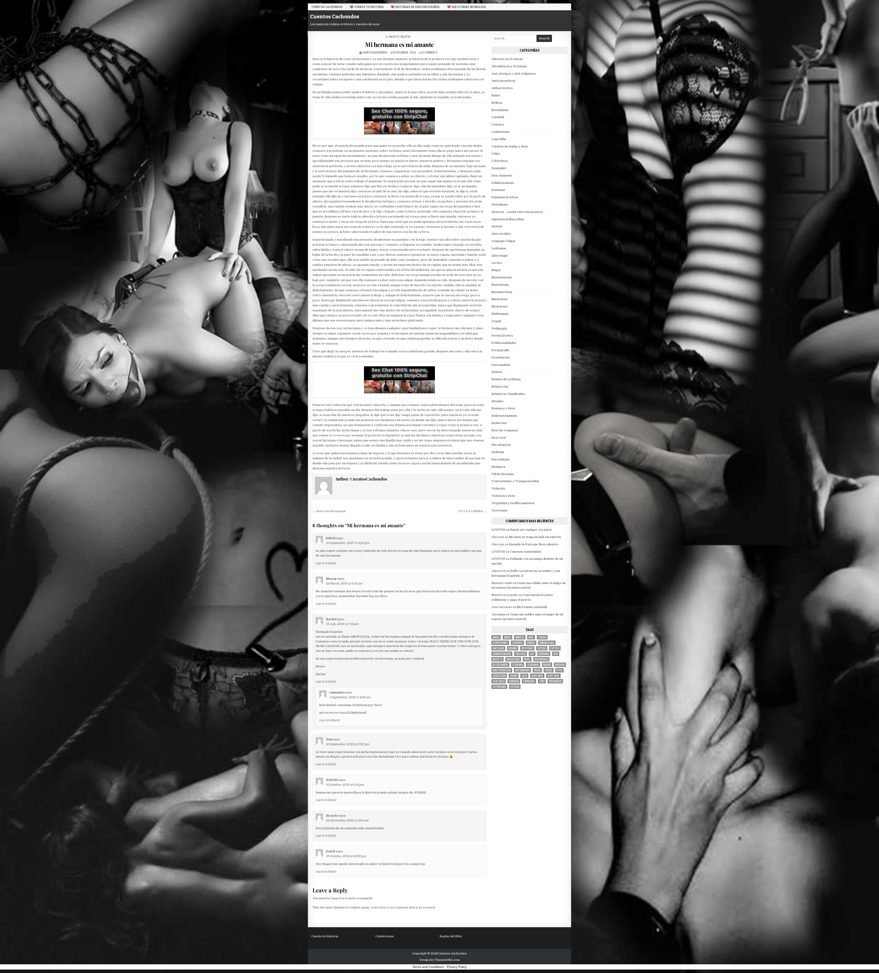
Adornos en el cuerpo (507, 59)
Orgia (537, 670)
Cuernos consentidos (525, 551)
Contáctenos (384, 936)
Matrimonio (500, 284)
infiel (527, 659)
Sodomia (497, 452)
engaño (512, 648)
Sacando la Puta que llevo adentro (533, 544)
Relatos (406, 36)
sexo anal (537, 676)
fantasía (520, 654)
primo (548, 670)
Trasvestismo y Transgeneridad (515, 481)
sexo (524, 676)
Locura (496, 262)
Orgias (496, 321)
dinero (531, 643)
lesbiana (517, 665)
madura (560, 665)
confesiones (500, 643)
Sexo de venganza (504, 430)
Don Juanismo (501, 175)
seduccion (499, 676)
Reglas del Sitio (451, 936)
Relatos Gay (500, 386)
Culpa (495, 153)
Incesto (394, 36)
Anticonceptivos (503, 80)
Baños (495, 95)
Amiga (496, 637)
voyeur (514, 687)
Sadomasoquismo (504, 415)
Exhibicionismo (502, 183)
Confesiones (500, 131)
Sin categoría (501, 444)
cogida (542, 637)
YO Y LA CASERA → (472, 511)
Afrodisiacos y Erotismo (509, 66)
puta (559, 670)
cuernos (517, 643)
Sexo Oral (498, 437)
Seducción (499, 423)
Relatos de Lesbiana (506, 379)
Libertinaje (499, 255)
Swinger (514, 681)
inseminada (541, 659)
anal (531, 637)
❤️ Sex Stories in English (466, 7)
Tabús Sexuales (502, 474)
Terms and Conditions (428, 967)
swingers (529, 681)
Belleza (496, 102)
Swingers (498, 466)
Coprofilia (498, 139)
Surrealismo (500, 459)
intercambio (500, 665)
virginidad (555, 681)
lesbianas (533, 665)
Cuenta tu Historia (324, 936)
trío (542, 681)
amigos (519, 637)
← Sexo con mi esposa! (328, 511)
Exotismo (498, 190)
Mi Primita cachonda (532, 607)
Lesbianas (498, 248)
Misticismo (499, 299)
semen (513, 676)
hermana (543, 654)
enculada (498, 648)
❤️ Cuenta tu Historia (367, 7)
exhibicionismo (502, 654)
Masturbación (501, 277)
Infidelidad (513, 659)
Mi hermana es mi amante (399, 45)
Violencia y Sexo (503, 495)
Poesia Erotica (502, 335)
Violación (498, 488)
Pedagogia (499, 328)
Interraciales (501, 233)
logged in (338, 898)
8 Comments (429, 52)
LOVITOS (498, 529)
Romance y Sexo (503, 408)
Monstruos (499, 306)
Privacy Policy (457, 967)
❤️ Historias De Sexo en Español (415, 7)
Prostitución (500, 357)
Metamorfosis (501, 292)
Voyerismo (499, 510)
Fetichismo (499, 204)
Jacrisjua (498, 614)
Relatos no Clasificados (508, 394)
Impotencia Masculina (507, 219)
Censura (497, 124)
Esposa (541, 648)
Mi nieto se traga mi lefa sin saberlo (535, 537)
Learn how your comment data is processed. (402, 907)
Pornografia (500, 350)
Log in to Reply (326, 563)
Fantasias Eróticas (504, 197)
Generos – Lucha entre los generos (517, 212)
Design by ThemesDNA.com (440, 960)
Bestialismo (500, 110)
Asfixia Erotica (502, 88)
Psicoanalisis (500, 365)
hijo (555, 654)
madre (547, 665)
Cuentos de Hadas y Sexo (509, 146)
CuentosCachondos (375, 52)
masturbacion (502, 670)
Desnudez (498, 168)
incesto (497, 659)
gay (532, 654)
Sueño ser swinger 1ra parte (531, 529)
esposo (554, 648)
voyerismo (499, 687)
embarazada (546, 643)
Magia (495, 270)
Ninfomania (499, 313)
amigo (507, 637)
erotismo (527, 648)
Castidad (497, 117)
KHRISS (332, 780)
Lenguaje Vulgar (503, 241)
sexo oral (553, 676)
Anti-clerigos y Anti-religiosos (513, 73)
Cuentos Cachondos (327, 7)
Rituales (497, 401)
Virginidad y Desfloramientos (512, 503)
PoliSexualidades (503, 343)
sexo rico (499, 681)
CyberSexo (499, 161)
